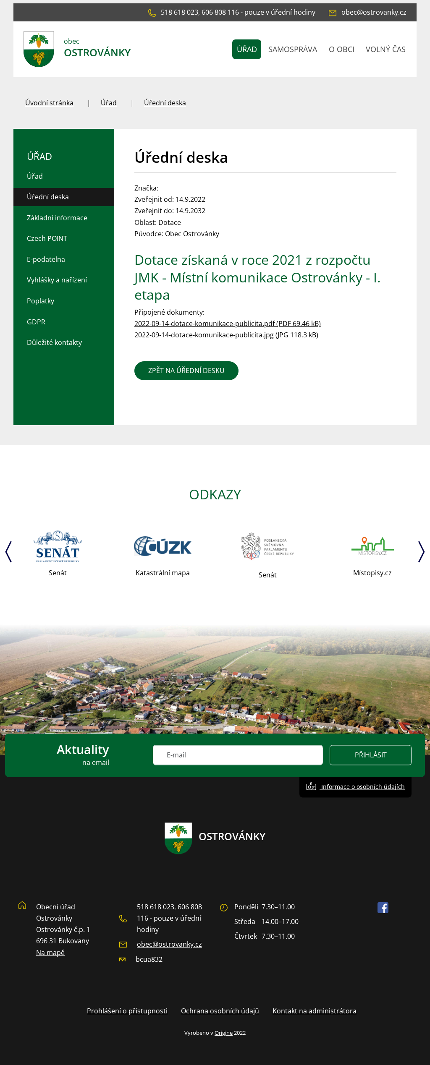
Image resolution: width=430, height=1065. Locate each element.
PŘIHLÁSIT (371, 755)
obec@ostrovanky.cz (169, 944)
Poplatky (40, 300)
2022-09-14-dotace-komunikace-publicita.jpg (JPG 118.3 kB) (226, 334)
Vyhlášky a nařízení (57, 280)
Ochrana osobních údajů (220, 1010)
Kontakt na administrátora (315, 1010)
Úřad (109, 102)
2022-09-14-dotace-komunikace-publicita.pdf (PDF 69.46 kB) (227, 323)
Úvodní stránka (49, 102)
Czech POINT (47, 238)
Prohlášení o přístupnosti (127, 1010)
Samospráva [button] (292, 49)
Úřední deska (165, 102)
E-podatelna (46, 259)
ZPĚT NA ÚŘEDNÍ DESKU (186, 370)
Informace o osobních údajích (362, 787)
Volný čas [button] (386, 49)
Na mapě (50, 952)
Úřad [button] (247, 49)
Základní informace (57, 217)
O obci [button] (341, 49)
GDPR (36, 321)
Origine (224, 1032)
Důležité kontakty (54, 342)
